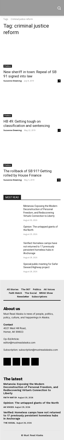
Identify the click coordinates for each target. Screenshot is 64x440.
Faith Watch (10, 397)
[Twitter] (25, 361)
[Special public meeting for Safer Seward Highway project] (12, 268)
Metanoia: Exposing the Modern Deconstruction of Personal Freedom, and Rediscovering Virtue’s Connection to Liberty (30, 388)
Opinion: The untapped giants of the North (31, 402)
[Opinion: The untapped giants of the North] (12, 231)
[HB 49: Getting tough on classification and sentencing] (32, 103)
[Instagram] (16, 361)
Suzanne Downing (12, 80)
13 (59, 180)
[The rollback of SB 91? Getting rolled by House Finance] (32, 152)
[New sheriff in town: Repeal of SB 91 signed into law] (32, 53)
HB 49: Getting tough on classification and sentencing (26, 123)
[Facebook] (7, 361)
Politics (7, 66)
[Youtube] (35, 361)
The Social (9, 423)
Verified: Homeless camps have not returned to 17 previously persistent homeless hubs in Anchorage (32, 415)
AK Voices (8, 407)
